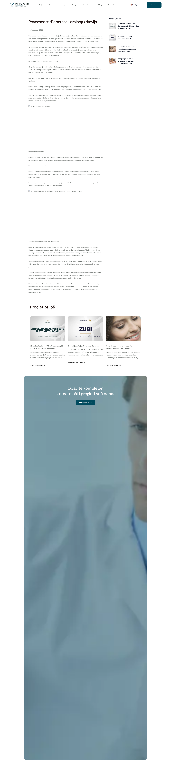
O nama (52, 5)
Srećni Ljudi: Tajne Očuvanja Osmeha (125, 37)
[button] (154, 5)
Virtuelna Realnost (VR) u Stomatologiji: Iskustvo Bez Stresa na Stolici (128, 26)
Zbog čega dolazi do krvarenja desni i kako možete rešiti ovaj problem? (126, 61)
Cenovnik (111, 5)
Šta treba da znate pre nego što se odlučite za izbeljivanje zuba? (127, 49)
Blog (100, 5)
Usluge (63, 5)
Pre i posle (75, 5)
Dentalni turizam (89, 5)
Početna (42, 5)
